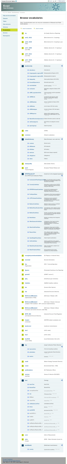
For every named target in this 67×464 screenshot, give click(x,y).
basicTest (31, 384)
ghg (26, 278)
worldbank (28, 445)
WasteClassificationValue (35, 245)
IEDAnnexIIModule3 (31, 302)
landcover (28, 326)
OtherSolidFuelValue (34, 227)
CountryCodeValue (34, 184)
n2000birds (32, 96)
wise (26, 439)
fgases (27, 270)
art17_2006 (28, 48)
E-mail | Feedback (8, 459)
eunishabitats (32, 85)
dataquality (32, 79)
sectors (31, 356)
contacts (31, 143)
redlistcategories (33, 121)
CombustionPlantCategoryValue (36, 179)
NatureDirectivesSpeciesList (36, 118)
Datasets (5, 18)
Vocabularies (6, 30)
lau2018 (27, 339)
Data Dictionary (15, 12)
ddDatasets (32, 146)
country (31, 449)
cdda (26, 130)
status (31, 158)
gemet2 (27, 274)
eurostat (27, 260)
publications (29, 370)
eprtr (26, 168)
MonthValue (32, 217)
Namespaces (6, 35)
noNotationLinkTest (34, 403)
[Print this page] (54, 1)
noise (26, 366)
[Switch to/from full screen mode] (56, 1)
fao (26, 264)
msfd (26, 361)
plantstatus (32, 352)
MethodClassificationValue (36, 208)
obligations (32, 155)
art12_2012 (28, 37)
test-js (31, 406)
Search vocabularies (27, 28)
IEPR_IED (28, 314)
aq (26, 33)
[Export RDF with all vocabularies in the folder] (62, 66)
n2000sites (32, 106)
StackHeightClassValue (35, 238)
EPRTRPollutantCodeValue (36, 189)
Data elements (7, 24)
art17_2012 (28, 54)
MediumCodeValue (34, 204)
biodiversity (28, 66)
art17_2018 (28, 60)
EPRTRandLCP (30, 174)
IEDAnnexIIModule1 (31, 296)
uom (26, 435)
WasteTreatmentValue (34, 249)
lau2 (26, 334)
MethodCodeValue (34, 212)
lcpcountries (32, 349)
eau (30, 393)
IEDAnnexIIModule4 (31, 308)
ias (26, 287)
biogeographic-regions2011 (36, 76)
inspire (27, 320)
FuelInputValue (33, 194)
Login (50, 1)
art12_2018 (28, 42)
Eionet (9, 12)
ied (26, 291)
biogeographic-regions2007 (36, 73)
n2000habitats (32, 102)
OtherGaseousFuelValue (35, 221)
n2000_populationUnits (35, 92)
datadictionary (29, 139)
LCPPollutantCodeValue (35, 198)
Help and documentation (9, 15)
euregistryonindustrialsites (33, 255)
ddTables (31, 149)
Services (5, 32)
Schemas (5, 27)
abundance (32, 70)
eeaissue (31, 152)
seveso (27, 374)
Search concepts (39, 28)
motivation (32, 88)
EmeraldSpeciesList (34, 82)
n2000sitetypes (33, 109)
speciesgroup (32, 125)
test (26, 380)
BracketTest (32, 387)
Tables (4, 21)
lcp (26, 345)
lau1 (26, 330)
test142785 (32, 410)
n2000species (32, 113)
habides (27, 283)
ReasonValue (32, 232)
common (27, 135)
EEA (10, 1)
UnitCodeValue (33, 241)
